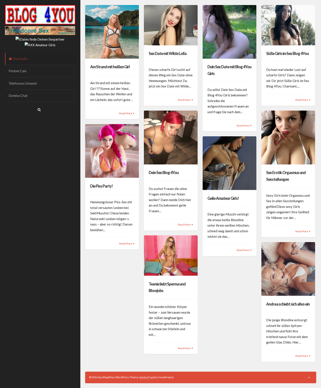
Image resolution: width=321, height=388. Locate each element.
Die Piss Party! (101, 186)
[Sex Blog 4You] (40, 23)
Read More (125, 113)
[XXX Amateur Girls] (40, 45)
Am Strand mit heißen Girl (110, 66)
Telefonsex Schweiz (23, 83)
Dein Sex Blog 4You (164, 172)
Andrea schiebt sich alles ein (288, 304)
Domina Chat (18, 95)
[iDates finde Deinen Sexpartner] (40, 39)
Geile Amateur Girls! (223, 198)
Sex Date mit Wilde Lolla (167, 53)
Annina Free (146, 377)
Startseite (20, 59)
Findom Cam (17, 71)
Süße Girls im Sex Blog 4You (287, 53)
